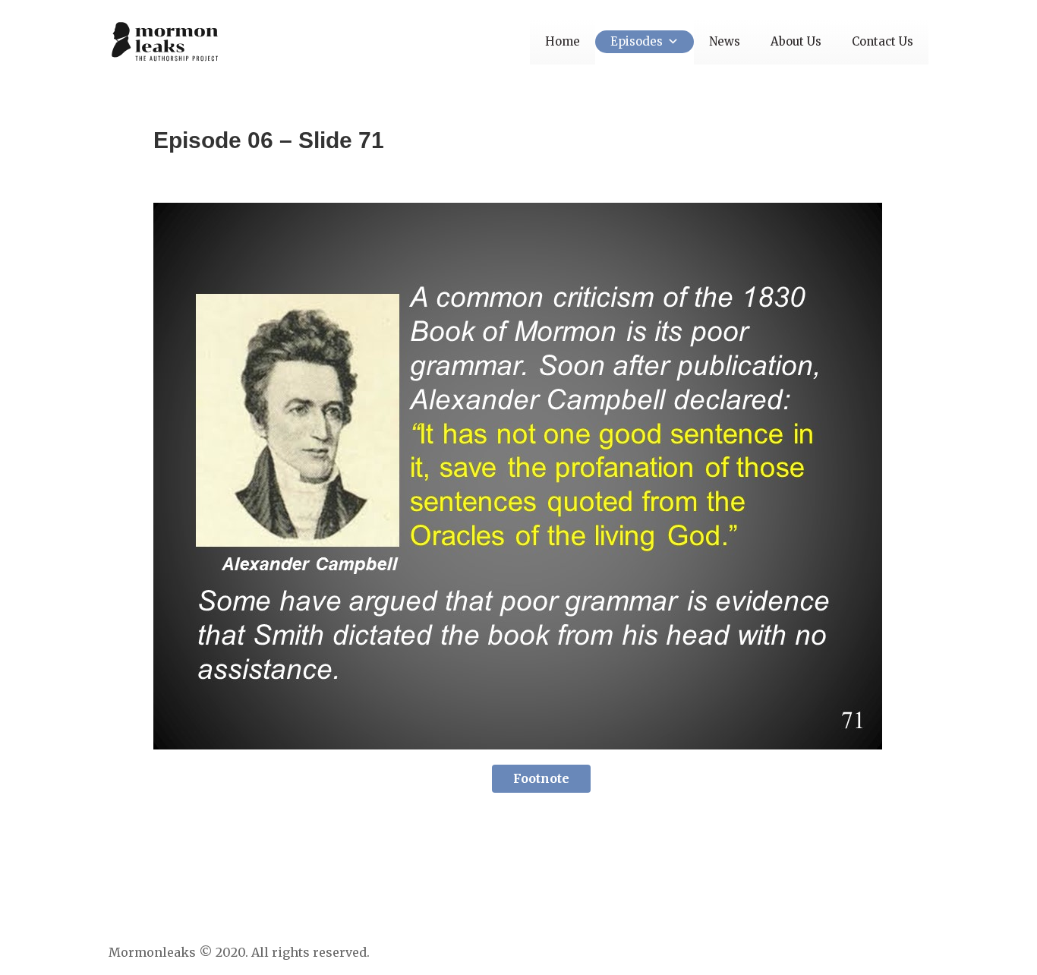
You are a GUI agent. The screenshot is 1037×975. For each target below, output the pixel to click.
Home (562, 41)
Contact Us (882, 41)
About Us (796, 41)
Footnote (541, 778)
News (724, 41)
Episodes (636, 41)
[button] (671, 41)
